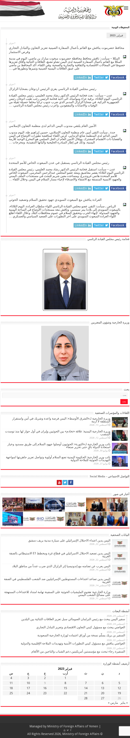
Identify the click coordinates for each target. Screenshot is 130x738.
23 (44, 693)
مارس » (113, 703)
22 (65, 693)
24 (28, 693)
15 (65, 688)
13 (102, 688)
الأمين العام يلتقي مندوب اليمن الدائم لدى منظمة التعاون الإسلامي (52, 126)
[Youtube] (59, 482)
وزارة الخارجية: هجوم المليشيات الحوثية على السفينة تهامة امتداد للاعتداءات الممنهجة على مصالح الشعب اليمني (57, 593)
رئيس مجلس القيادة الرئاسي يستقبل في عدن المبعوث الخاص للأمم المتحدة (59, 163)
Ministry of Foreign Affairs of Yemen (72, 726)
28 (85, 698)
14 (85, 688)
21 (85, 693)
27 (102, 698)
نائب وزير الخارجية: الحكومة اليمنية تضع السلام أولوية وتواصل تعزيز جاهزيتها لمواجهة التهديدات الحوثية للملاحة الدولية (58, 458)
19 (119, 693)
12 (119, 688)
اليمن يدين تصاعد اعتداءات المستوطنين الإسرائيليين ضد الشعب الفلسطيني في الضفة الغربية (57, 580)
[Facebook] (70, 482)
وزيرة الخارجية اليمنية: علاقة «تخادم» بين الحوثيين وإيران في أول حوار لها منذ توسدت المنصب (57, 433)
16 (44, 688)
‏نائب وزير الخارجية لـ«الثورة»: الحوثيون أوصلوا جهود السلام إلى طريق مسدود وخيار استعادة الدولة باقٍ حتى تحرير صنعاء (58, 445)
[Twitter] (65, 482)
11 (11, 683)
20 (102, 693)
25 (11, 693)
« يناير (124, 703)
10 (28, 683)
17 (28, 688)
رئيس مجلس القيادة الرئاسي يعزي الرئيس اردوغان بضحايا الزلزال (52, 89)
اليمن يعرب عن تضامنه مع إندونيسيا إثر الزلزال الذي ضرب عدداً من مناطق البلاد (61, 566)
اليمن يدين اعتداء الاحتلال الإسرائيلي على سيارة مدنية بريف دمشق (69, 540)
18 (11, 688)
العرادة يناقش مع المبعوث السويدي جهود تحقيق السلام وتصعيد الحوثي (55, 200)
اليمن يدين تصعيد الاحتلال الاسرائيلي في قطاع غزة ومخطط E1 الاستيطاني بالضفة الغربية (59, 554)
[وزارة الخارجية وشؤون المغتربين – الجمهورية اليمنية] (65, 11)
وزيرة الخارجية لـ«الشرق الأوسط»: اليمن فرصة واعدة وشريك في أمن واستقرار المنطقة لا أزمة (61, 420)
